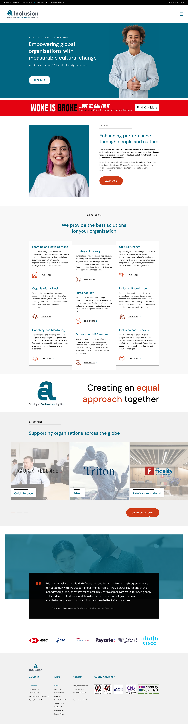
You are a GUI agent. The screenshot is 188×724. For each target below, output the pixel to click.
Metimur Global (34, 693)
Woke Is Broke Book (35, 700)
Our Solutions (59, 693)
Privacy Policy (59, 714)
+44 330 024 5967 (79, 693)
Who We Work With (60, 700)
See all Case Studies (143, 512)
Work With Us (59, 703)
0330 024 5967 (26, 2)
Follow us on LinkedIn (176, 2)
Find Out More (147, 107)
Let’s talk (39, 80)
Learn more (111, 181)
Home (56, 686)
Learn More (46, 275)
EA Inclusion (33, 686)
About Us (57, 689)
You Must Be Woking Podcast (39, 696)
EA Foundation (34, 689)
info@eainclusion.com (57, 2)
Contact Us (58, 707)
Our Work (57, 696)
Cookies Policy (59, 710)
